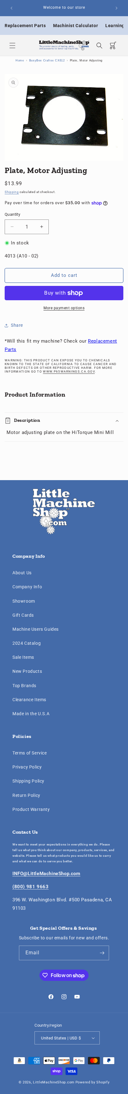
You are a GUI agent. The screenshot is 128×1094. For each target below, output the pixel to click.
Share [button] (17, 325)
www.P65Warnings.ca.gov (69, 371)
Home (20, 60)
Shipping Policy (28, 780)
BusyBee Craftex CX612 (47, 60)
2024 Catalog (26, 643)
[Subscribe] (102, 953)
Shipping (12, 192)
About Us (22, 572)
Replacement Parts (25, 25)
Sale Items (23, 657)
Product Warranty (31, 809)
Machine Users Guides (35, 629)
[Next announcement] (116, 8)
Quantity (12, 214)
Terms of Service (29, 752)
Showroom (23, 601)
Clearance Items (29, 699)
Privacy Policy (27, 766)
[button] (12, 45)
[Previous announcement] (11, 8)
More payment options (64, 308)
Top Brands (24, 685)
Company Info (27, 586)
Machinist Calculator (75, 25)
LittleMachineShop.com (54, 1082)
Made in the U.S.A (30, 713)
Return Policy (26, 795)
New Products (27, 671)
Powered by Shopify (92, 1082)
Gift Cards (23, 615)
